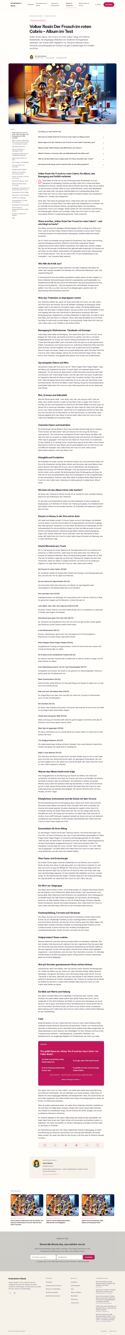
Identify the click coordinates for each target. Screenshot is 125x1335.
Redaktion (74, 1282)
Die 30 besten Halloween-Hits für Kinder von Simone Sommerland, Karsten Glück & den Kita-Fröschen (27, 1222)
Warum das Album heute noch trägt (19, 184)
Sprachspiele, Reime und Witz (19, 158)
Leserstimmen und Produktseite (84, 280)
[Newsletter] (14, 1293)
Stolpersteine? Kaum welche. (20, 205)
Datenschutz (75, 1303)
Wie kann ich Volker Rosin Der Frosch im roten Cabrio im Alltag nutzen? (64, 137)
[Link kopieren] (97, 1145)
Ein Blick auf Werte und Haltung (19, 214)
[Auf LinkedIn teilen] (76, 1145)
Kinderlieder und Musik (36, 16)
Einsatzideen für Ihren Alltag (20, 192)
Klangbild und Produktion (19, 169)
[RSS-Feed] (10, 1293)
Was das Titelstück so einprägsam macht (18, 150)
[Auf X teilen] (55, 1145)
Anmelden (89, 1257)
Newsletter (108, 4)
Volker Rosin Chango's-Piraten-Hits (65, 1108)
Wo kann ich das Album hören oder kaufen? (19, 173)
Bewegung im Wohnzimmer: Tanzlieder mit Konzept (20, 154)
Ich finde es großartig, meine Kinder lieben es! (53, 1060)
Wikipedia (56, 957)
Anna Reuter (42, 56)
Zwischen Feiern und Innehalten (18, 166)
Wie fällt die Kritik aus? (18, 146)
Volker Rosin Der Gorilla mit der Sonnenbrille (81, 1118)
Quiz (72, 1289)
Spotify (84, 504)
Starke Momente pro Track (20, 181)
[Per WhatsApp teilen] (44, 1145)
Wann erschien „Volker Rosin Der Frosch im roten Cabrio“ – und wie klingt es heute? (20, 142)
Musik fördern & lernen (84, 4)
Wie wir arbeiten (76, 1292)
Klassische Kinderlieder (55, 4)
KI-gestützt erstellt (61, 58)
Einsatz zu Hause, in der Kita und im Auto (20, 177)
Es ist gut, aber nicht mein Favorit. (86, 1061)
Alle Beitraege (75, 1285)
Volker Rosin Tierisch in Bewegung (81, 1130)
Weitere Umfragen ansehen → (71, 1079)
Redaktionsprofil (48, 1166)
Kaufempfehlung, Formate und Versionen (19, 201)
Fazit (13, 218)
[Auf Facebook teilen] (65, 1145)
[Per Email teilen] (87, 1145)
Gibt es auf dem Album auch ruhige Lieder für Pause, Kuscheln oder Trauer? (66, 159)
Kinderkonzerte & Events (41, 4)
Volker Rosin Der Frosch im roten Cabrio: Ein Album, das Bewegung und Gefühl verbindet (20, 135)
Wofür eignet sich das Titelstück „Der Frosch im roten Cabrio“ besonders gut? (66, 142)
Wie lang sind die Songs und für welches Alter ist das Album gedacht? (63, 164)
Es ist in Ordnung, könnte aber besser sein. (53, 1069)
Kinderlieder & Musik (16, 4)
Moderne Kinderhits (69, 4)
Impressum (74, 1299)
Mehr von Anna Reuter (50, 1174)
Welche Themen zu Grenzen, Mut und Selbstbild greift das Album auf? (63, 153)
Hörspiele (30, 4)
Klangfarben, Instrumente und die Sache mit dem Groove (20, 188)
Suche (98, 4)
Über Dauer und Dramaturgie (20, 195)
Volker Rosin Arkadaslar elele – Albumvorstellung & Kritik (93, 1221)
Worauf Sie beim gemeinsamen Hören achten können (20, 209)
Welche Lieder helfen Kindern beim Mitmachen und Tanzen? (60, 148)
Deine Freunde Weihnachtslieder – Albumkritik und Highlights (58, 1221)
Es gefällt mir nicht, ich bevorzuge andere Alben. (86, 1069)
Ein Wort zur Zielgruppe (19, 198)
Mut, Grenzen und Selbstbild (20, 162)
